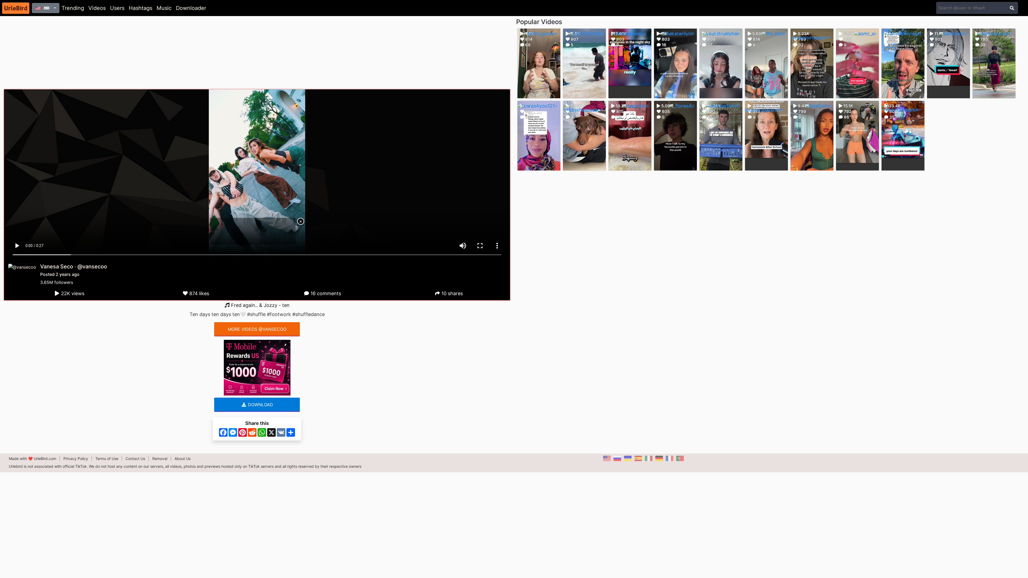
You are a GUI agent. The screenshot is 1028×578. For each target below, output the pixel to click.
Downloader (191, 8)
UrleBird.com (45, 458)
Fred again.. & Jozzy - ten (260, 305)
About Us (183, 458)
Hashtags (140, 8)
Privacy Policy (75, 458)
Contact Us (135, 458)
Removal (159, 458)
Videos (97, 8)
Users (117, 8)
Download (260, 404)
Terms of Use (106, 458)
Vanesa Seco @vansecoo (73, 266)
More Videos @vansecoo (257, 329)
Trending (73, 8)
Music (164, 8)
